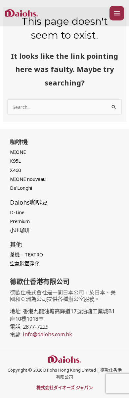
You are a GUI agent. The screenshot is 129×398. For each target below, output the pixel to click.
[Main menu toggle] (116, 13)
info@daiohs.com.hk (47, 334)
